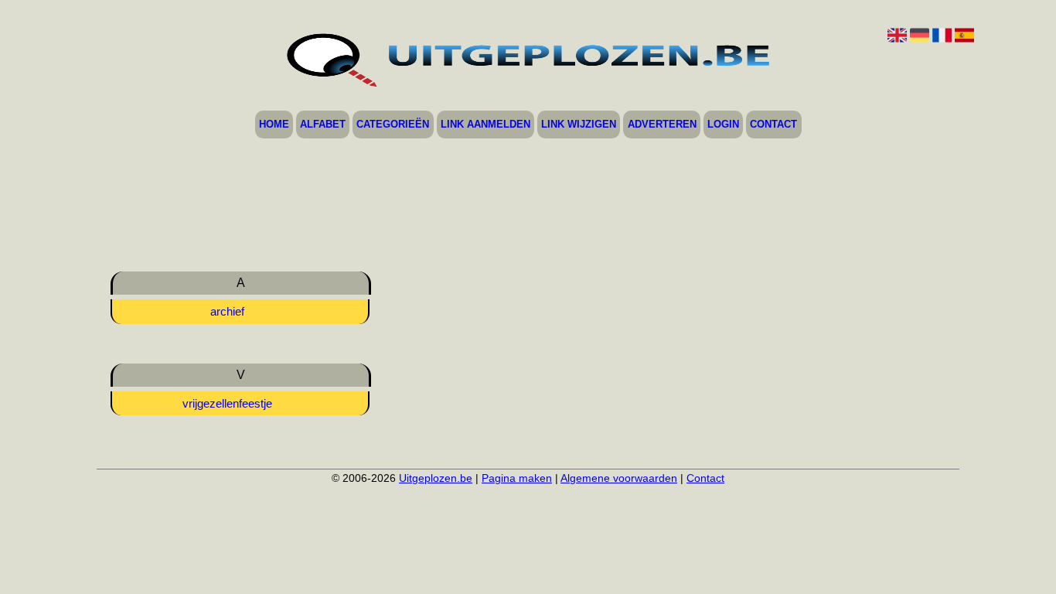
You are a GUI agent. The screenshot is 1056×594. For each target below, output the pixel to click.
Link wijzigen (578, 125)
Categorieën (392, 125)
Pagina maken (517, 478)
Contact (773, 125)
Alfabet (323, 125)
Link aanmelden (485, 125)
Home (274, 125)
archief (227, 311)
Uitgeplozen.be (435, 478)
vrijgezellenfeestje (227, 403)
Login (723, 125)
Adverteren (662, 125)
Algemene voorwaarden (618, 478)
